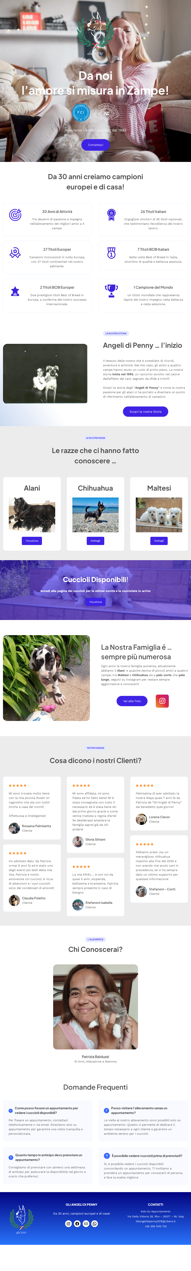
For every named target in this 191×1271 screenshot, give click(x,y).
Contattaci (95, 145)
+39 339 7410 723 (156, 1226)
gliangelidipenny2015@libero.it (156, 1221)
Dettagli (95, 540)
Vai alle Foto (132, 701)
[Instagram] (68, 1223)
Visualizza (32, 540)
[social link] (162, 701)
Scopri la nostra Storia (146, 411)
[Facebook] (77, 1223)
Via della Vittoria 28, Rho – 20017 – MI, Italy (155, 1216)
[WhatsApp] (94, 1223)
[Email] (86, 1223)
